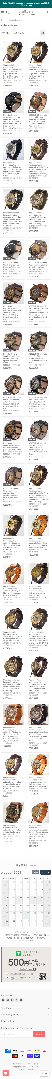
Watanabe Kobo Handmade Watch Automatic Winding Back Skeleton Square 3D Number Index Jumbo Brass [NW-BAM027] (12, 733)
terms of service (19, 1064)
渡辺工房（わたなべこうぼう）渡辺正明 (12, 81)
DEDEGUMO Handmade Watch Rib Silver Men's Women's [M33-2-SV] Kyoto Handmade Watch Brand (38, 358)
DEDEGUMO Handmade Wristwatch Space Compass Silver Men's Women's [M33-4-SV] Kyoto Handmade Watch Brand (38, 448)
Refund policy (33, 1064)
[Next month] (48, 872)
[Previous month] (43, 872)
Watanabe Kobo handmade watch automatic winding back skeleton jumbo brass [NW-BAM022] (12, 829)
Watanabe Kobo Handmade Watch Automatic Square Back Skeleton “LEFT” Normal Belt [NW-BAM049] (38, 543)
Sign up (39, 1033)
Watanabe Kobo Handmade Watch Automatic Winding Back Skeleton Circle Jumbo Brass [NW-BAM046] (12, 590)
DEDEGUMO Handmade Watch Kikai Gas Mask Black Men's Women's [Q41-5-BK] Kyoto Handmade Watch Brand (12, 267)
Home (3, 20)
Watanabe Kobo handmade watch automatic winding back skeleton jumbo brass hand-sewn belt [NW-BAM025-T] (12, 783)
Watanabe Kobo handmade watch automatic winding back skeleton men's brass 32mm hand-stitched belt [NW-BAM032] (38, 685)
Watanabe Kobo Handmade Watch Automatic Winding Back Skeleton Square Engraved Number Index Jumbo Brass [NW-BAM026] (38, 734)
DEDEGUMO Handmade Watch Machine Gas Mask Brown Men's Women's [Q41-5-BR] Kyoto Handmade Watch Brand (38, 267)
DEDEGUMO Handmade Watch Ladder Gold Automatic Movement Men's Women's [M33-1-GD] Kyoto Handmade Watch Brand (38, 120)
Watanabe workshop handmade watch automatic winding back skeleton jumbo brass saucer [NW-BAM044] (12, 636)
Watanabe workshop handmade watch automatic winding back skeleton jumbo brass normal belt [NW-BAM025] (38, 781)
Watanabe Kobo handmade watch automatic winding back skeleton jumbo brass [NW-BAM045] (38, 590)
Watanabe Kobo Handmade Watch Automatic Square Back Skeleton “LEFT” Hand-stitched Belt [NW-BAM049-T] (12, 544)
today (35, 872)
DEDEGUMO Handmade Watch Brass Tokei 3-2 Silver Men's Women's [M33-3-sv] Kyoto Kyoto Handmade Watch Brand (38, 401)
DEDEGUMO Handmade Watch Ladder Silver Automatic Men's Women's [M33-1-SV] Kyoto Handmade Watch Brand (12, 402)
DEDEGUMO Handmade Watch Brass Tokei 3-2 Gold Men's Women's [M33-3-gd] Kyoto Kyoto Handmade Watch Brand (12, 447)
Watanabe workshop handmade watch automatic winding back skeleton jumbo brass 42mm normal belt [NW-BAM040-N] (12, 685)
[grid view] (42, 33)
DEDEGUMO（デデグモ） (12, 130)
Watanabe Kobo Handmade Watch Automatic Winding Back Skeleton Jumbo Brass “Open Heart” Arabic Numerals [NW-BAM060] (38, 168)
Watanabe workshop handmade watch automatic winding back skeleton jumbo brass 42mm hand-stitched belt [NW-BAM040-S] (38, 218)
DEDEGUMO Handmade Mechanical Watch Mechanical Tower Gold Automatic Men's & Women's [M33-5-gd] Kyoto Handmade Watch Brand (12, 312)
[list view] (48, 33)
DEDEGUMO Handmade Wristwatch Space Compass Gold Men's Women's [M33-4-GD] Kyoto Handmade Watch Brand (12, 494)
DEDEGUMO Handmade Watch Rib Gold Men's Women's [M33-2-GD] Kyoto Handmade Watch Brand (12, 358)
